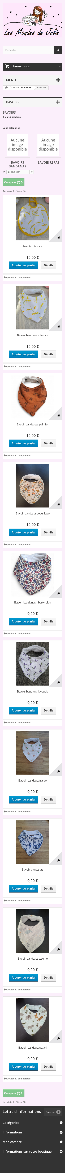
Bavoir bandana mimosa (32, 335)
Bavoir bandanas (32, 869)
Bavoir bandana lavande (32, 691)
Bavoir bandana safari (32, 1047)
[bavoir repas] (48, 144)
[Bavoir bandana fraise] (32, 753)
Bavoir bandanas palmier (32, 424)
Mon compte (12, 1142)
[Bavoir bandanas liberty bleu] (32, 575)
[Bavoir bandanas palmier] (32, 396)
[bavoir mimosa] (32, 218)
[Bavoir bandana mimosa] (32, 307)
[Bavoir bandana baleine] (32, 931)
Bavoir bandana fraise (32, 780)
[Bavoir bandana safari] (32, 1020)
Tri (4, 171)
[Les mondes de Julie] (32, 20)
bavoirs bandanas (17, 164)
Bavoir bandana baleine (33, 958)
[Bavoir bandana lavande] (32, 664)
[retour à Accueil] (6, 88)
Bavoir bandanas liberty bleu (32, 602)
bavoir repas (48, 162)
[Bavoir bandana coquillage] (32, 485)
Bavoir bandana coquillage (33, 513)
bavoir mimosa (32, 246)
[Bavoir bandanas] (32, 842)
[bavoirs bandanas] (17, 144)
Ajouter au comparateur (18, 277)
